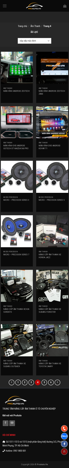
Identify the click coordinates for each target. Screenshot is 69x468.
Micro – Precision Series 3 (16, 200)
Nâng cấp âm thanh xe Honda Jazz (50, 256)
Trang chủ (22, 26)
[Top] (64, 452)
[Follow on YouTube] (12, 423)
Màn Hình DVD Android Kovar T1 (49, 147)
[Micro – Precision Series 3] (17, 177)
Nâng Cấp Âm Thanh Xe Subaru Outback (14, 365)
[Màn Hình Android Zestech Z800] (52, 68)
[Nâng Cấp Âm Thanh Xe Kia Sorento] (17, 286)
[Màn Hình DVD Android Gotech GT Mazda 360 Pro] (17, 122)
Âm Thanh (35, 26)
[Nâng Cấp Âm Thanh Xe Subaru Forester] (52, 286)
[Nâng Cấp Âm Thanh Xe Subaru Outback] (17, 340)
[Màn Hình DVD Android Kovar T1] (52, 122)
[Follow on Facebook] (5, 423)
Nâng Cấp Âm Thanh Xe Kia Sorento (16, 310)
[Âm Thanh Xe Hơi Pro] (34, 6)
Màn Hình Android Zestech (16, 91)
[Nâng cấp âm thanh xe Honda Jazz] (52, 231)
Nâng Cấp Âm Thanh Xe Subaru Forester (50, 310)
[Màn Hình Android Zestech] (17, 68)
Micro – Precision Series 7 (16, 254)
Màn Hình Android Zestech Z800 (52, 92)
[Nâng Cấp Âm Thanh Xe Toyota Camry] (52, 340)
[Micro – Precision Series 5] (52, 177)
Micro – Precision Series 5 (51, 200)
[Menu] (5, 6)
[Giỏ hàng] (64, 6)
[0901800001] (64, 428)
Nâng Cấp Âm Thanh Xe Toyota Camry (50, 365)
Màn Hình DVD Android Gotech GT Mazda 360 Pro (15, 147)
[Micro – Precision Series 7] (17, 231)
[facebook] (64, 444)
